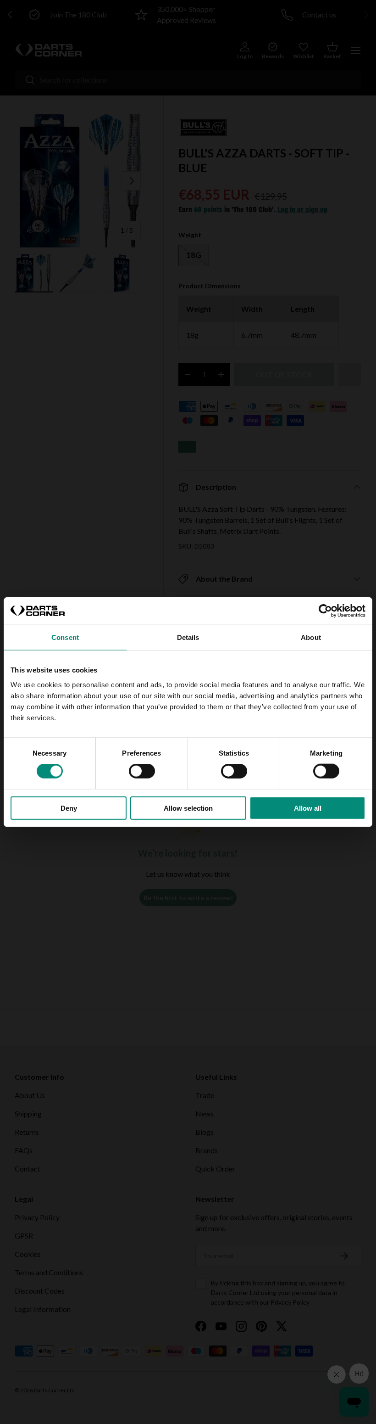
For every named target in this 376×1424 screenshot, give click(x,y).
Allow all (307, 808)
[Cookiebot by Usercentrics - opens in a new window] (325, 611)
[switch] (142, 771)
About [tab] (311, 637)
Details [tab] (188, 637)
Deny (69, 808)
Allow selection (188, 808)
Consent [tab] (65, 637)
